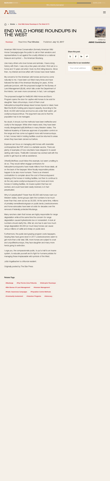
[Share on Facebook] (76, 56)
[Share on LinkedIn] (81, 56)
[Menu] (104, 12)
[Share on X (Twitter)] (70, 56)
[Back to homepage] (10, 12)
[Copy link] (87, 56)
